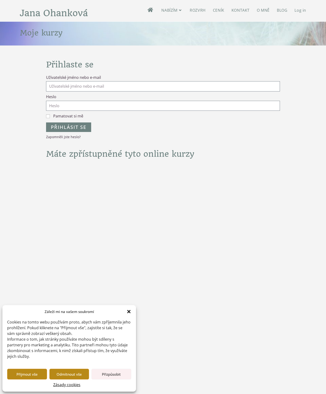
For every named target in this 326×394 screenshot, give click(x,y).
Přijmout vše (27, 374)
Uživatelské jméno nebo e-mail (73, 77)
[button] (128, 311)
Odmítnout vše (69, 374)
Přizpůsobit (111, 374)
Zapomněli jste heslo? (63, 137)
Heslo (51, 96)
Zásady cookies (66, 384)
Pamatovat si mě (67, 116)
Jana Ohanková (54, 13)
